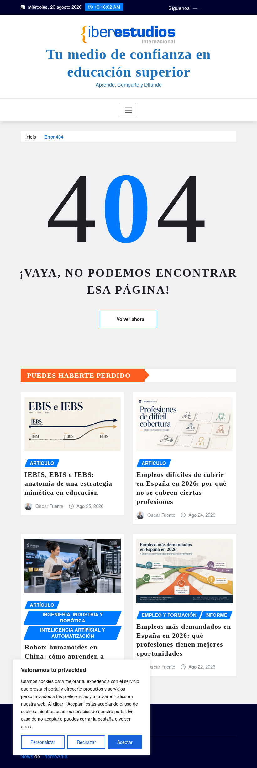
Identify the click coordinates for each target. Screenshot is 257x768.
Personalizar (42, 742)
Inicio (30, 136)
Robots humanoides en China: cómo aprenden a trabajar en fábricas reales (68, 656)
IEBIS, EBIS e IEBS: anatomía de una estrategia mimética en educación (68, 483)
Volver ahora (130, 319)
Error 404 (53, 136)
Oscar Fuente (49, 506)
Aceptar (125, 742)
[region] (81, 707)
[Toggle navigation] (128, 110)
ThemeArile (54, 756)
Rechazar (86, 742)
